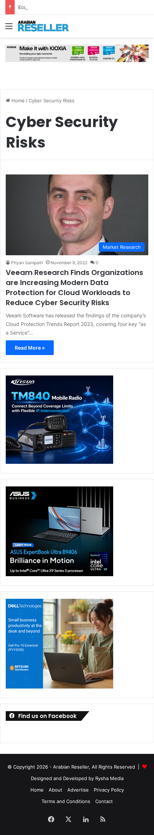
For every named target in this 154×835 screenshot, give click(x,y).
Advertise (78, 790)
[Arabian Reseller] (46, 26)
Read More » (30, 348)
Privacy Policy (109, 790)
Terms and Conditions (66, 801)
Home (17, 100)
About (55, 790)
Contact (104, 801)
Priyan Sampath (27, 262)
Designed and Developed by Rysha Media (77, 778)
